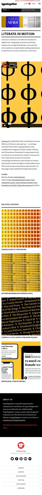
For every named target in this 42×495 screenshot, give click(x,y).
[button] (21, 468)
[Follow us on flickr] (30, 459)
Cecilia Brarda (19, 177)
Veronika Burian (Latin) (20, 180)
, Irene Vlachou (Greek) (24, 182)
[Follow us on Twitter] (12, 459)
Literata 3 (5, 141)
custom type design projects (14, 420)
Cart (27, 4)
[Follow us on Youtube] (25, 459)
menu (5, 10)
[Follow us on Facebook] (17, 459)
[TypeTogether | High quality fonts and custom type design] (21, 445)
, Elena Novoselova (24, 185)
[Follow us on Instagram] (21, 459)
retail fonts (15, 417)
